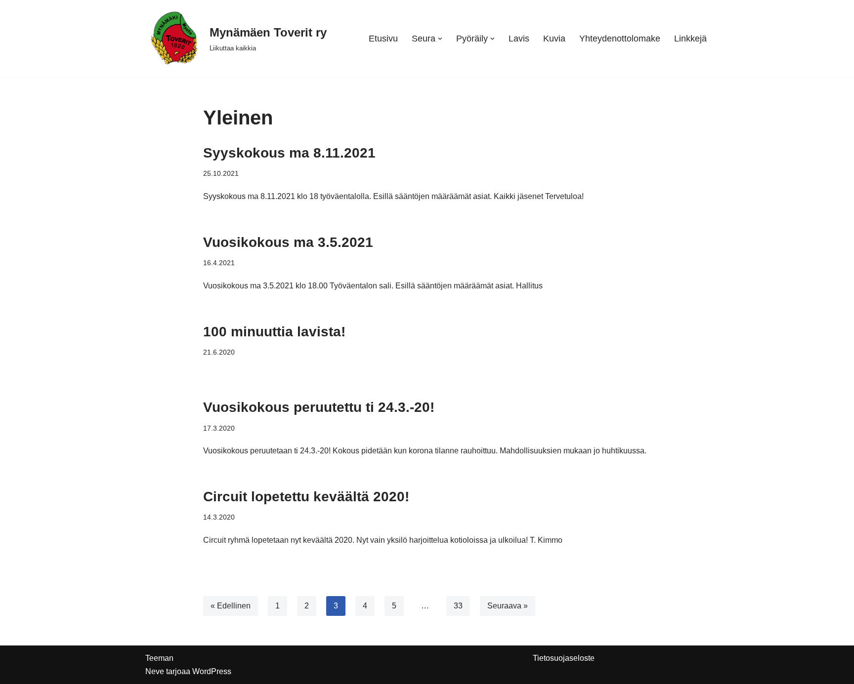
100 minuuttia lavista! (274, 331)
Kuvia (554, 38)
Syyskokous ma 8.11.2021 (289, 153)
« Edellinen (231, 606)
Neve (154, 671)
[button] (440, 39)
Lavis (519, 38)
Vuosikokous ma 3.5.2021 (288, 242)
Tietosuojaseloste (564, 658)
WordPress (211, 671)
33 (458, 606)
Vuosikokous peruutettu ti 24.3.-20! (318, 407)
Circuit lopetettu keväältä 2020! (306, 496)
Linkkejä (690, 38)
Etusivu (383, 38)
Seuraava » (507, 606)
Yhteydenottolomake (619, 38)
